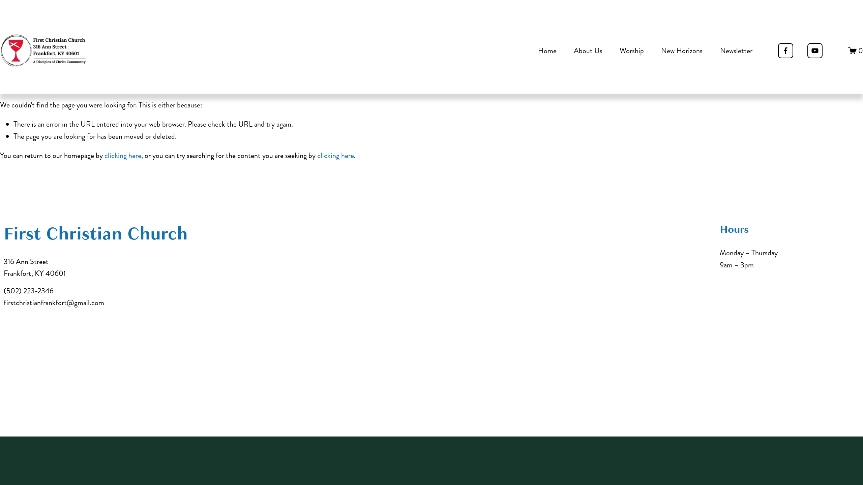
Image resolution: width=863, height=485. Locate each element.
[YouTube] (815, 50)
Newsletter (736, 50)
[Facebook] (785, 50)
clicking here (123, 155)
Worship (632, 50)
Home (547, 50)
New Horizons (682, 50)
